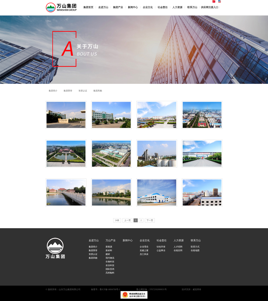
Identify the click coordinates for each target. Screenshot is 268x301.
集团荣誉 (68, 91)
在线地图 (195, 250)
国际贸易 (110, 269)
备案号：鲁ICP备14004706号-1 (105, 289)
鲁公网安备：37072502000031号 (151, 289)
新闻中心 (133, 7)
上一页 (127, 220)
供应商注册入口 (209, 7)
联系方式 (195, 247)
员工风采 (144, 254)
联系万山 (192, 7)
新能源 (109, 247)
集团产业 (118, 7)
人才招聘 (178, 247)
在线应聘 (178, 250)
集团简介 (53, 91)
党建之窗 (144, 250)
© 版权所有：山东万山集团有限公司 (63, 289)
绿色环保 (161, 247)
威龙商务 (197, 289)
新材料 (109, 250)
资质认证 (82, 91)
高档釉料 (110, 273)
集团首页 (88, 7)
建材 (108, 254)
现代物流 (110, 258)
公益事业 (161, 250)
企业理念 (144, 247)
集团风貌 (97, 91)
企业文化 (148, 7)
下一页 (150, 220)
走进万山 (103, 7)
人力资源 (177, 7)
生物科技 (110, 261)
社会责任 (163, 7)
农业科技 (110, 265)
